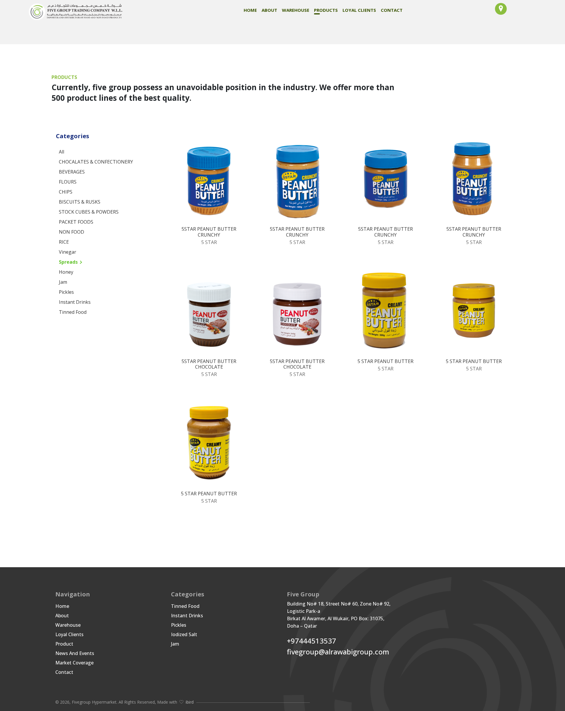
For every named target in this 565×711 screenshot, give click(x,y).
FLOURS (68, 182)
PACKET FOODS (76, 222)
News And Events (74, 653)
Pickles (66, 292)
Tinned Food (73, 312)
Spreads (68, 262)
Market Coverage (74, 662)
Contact (392, 10)
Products (326, 10)
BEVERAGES (72, 172)
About (269, 10)
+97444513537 (311, 641)
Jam (63, 282)
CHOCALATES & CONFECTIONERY (96, 162)
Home (250, 10)
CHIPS (65, 192)
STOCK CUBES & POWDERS (89, 212)
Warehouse (295, 10)
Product (64, 644)
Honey (66, 272)
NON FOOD (71, 232)
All (61, 152)
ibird (190, 702)
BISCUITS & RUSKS (79, 202)
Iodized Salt (184, 634)
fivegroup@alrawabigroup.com (338, 652)
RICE (64, 242)
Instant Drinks (75, 302)
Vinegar (67, 252)
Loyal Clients (359, 10)
